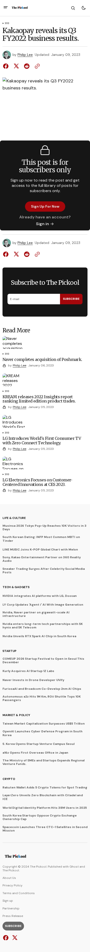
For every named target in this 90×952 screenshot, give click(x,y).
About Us (9, 878)
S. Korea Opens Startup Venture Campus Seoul (38, 744)
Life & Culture (14, 518)
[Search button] (73, 8)
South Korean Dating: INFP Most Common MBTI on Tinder (41, 538)
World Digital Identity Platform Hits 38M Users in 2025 (44, 807)
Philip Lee (25, 55)
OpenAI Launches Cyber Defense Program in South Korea (42, 733)
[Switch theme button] (84, 8)
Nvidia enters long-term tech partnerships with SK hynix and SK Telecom (42, 625)
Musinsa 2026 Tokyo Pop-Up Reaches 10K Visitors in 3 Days (44, 527)
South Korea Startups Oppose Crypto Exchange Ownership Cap (39, 817)
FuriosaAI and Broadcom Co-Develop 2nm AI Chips (41, 689)
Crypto (8, 779)
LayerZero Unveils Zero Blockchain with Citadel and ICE (42, 797)
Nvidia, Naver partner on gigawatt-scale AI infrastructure (36, 614)
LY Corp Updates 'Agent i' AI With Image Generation (42, 604)
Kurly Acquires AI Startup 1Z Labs (28, 671)
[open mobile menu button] (5, 8)
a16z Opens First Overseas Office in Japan (35, 752)
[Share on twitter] (16, 66)
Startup (9, 651)
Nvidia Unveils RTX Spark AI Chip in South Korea (39, 636)
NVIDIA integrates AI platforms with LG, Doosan (39, 596)
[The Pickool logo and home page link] (20, 8)
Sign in (42, 223)
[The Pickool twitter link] (14, 937)
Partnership (11, 908)
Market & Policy (16, 715)
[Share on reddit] (27, 66)
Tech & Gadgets (16, 587)
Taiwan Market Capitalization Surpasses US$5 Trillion (43, 723)
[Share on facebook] (6, 66)
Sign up (7, 900)
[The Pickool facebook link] (6, 937)
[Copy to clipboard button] (36, 66)
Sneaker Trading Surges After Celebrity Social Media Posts (43, 570)
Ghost (74, 866)
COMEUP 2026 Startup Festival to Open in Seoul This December (43, 660)
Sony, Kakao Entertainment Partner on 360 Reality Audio (41, 559)
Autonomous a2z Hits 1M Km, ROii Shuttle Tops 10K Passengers (41, 698)
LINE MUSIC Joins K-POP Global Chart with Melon (40, 549)
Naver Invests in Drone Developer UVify (33, 680)
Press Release (12, 916)
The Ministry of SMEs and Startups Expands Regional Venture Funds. (43, 762)
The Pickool (10, 870)
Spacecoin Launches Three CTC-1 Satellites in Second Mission (45, 829)
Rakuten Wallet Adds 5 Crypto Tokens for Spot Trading (44, 787)
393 (7, 23)
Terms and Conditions (18, 893)
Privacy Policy (12, 885)
